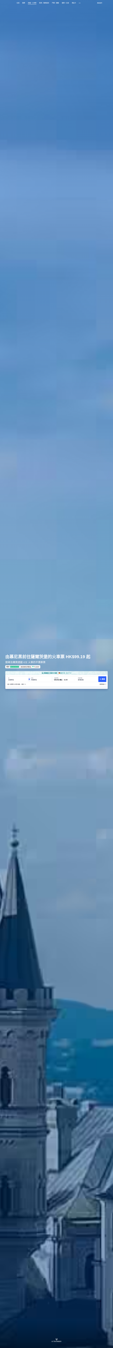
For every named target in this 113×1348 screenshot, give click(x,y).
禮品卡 (74, 3)
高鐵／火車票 (32, 3)
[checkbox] (102, 684)
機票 (23, 3)
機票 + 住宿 (65, 3)
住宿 (18, 3)
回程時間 (80, 678)
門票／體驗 (55, 3)
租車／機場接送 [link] (44, 3)
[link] (100, 2)
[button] (80, 3)
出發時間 (56, 678)
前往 (32, 678)
